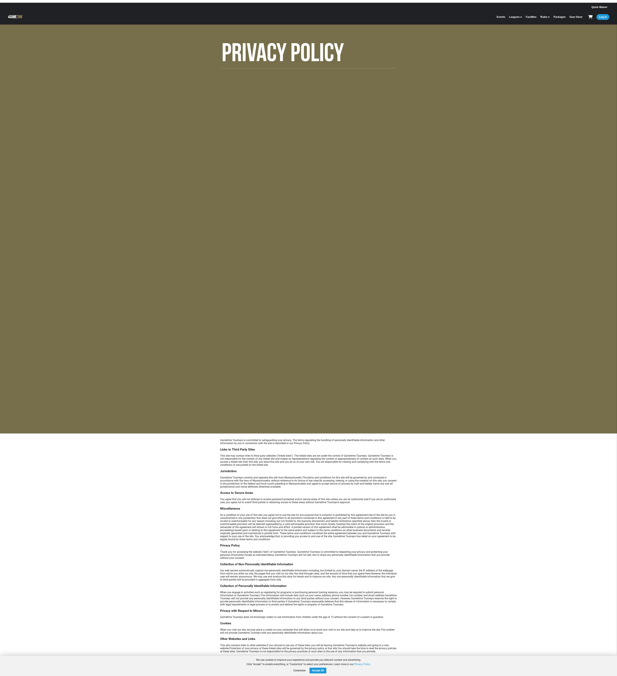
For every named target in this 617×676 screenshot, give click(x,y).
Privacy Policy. (362, 664)
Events (501, 17)
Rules (543, 17)
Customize (299, 670)
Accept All (318, 670)
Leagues (514, 17)
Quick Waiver (599, 7)
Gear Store (575, 17)
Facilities (531, 17)
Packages (560, 17)
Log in (603, 17)
